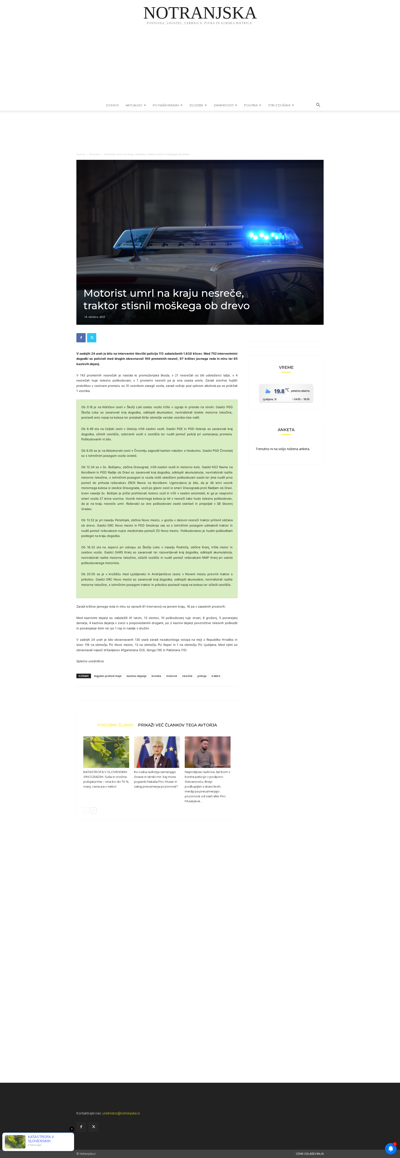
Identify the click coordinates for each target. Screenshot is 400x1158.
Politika (251, 105)
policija (201, 676)
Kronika (94, 154)
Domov (112, 105)
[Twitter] (91, 337)
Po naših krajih (166, 105)
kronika (156, 676)
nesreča (187, 676)
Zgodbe (196, 105)
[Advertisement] (200, 64)
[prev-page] (86, 810)
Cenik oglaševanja (310, 1153)
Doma (80, 154)
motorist (171, 676)
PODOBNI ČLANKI (115, 725)
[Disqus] (157, 894)
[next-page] (94, 810)
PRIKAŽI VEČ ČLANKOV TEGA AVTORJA (177, 725)
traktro (216, 676)
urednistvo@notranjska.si (121, 1113)
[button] (318, 105)
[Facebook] (81, 337)
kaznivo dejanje (137, 676)
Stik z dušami (279, 105)
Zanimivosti (224, 105)
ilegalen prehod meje (108, 676)
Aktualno (133, 105)
